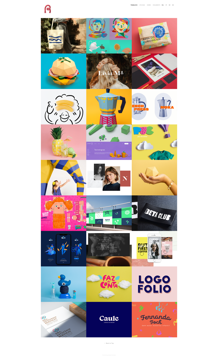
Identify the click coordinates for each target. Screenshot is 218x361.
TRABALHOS (134, 5)
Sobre (149, 5)
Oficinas (142, 5)
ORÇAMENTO (156, 5)
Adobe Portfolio (112, 355)
